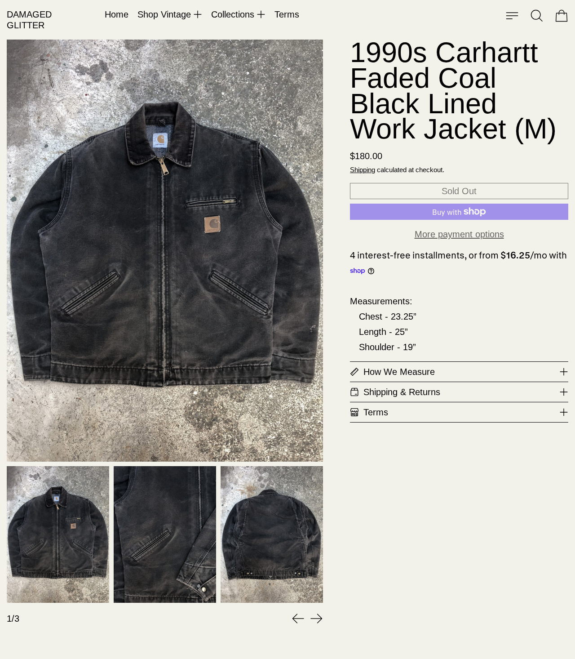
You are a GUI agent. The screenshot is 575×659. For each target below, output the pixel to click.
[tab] (58, 534)
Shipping (362, 170)
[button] (537, 15)
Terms (286, 14)
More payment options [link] (459, 234)
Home (116, 14)
